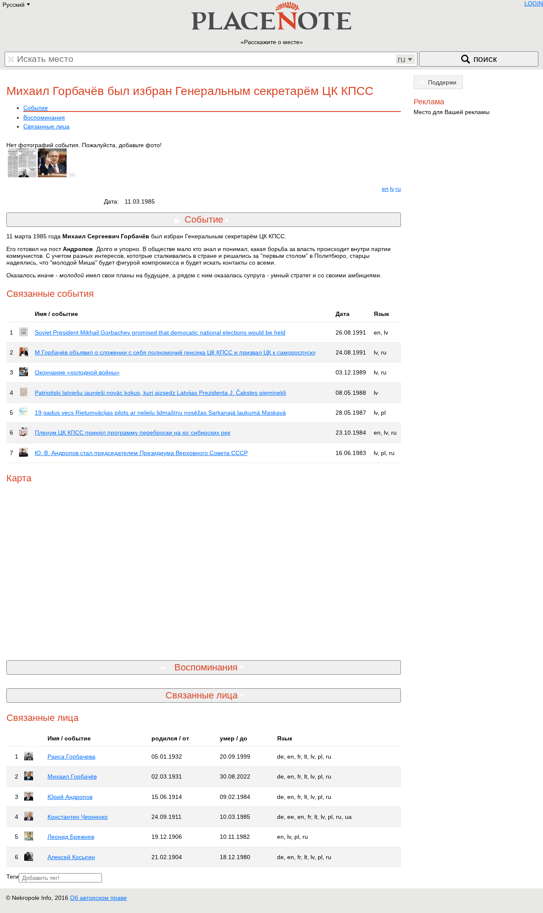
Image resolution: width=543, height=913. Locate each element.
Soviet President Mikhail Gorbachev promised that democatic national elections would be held (160, 332)
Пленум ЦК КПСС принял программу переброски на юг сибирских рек (132, 432)
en (385, 188)
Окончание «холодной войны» (77, 372)
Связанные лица (46, 126)
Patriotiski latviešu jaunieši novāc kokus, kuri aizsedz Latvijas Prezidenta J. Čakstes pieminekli (160, 392)
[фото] (74, 175)
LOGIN (533, 3)
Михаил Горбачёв (72, 776)
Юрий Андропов (70, 796)
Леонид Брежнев (71, 836)
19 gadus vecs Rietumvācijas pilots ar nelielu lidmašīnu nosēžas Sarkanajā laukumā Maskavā (160, 412)
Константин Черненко (78, 816)
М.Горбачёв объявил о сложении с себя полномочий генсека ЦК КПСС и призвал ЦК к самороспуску (175, 352)
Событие (35, 107)
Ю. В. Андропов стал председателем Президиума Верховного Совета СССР (141, 453)
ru (398, 188)
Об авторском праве (98, 897)
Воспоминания (44, 117)
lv (392, 188)
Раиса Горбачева (71, 756)
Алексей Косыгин (71, 857)
